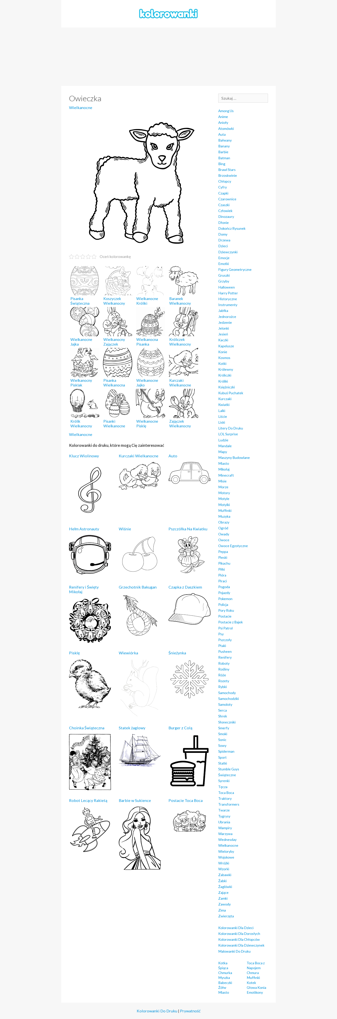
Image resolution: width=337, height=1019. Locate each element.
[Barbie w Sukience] (140, 867)
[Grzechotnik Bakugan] (140, 635)
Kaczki (223, 340)
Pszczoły (225, 640)
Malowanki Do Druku (234, 951)
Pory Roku (226, 610)
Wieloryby (226, 851)
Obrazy (223, 522)
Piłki (221, 569)
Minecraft (226, 475)
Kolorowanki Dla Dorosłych (239, 933)
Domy (222, 234)
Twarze (224, 810)
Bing (221, 164)
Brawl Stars (227, 169)
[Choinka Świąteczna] (90, 787)
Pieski (222, 557)
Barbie (223, 152)
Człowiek (225, 211)
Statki (222, 763)
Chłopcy (224, 181)
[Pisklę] (90, 705)
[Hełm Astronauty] (90, 571)
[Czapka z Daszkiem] (189, 621)
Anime (223, 116)
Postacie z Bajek (230, 622)
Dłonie (223, 222)
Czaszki (224, 205)
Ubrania (224, 822)
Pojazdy (224, 592)
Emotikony (255, 992)
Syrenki (224, 781)
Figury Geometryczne (235, 269)
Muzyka (224, 516)
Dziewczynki (228, 252)
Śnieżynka (177, 652)
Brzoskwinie (227, 175)
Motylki (224, 504)
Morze (223, 487)
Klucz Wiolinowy (84, 455)
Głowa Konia (256, 987)
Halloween (226, 287)
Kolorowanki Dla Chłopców (239, 939)
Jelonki (223, 328)
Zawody (224, 904)
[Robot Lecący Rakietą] (90, 850)
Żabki (222, 881)
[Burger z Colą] (189, 785)
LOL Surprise (228, 434)
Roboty (224, 663)
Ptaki (222, 645)
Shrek (222, 716)
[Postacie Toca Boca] (189, 832)
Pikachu (224, 563)
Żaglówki (225, 886)
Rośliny (223, 669)
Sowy (222, 745)
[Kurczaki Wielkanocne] (140, 487)
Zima (222, 910)
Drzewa (224, 240)
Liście (222, 416)
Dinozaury (226, 216)
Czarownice (227, 199)
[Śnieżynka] (189, 696)
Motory (224, 493)
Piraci (222, 581)
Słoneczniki (227, 722)
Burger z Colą (180, 727)
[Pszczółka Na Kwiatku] (189, 574)
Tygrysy (224, 816)
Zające (223, 892)
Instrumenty (227, 305)
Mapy (222, 452)
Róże (222, 675)
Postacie (224, 616)
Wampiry (225, 828)
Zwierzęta (226, 916)
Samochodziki (228, 698)
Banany (224, 146)
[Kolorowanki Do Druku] (168, 13)
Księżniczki (226, 387)
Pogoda (224, 587)
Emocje (224, 258)
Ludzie (223, 440)
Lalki (221, 410)
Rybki (222, 687)
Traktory (225, 798)
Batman (224, 158)
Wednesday (227, 839)
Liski (221, 422)
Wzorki (223, 869)
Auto (172, 455)
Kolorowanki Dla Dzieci (236, 928)
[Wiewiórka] (140, 715)
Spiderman (226, 751)
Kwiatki (224, 404)
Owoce (223, 540)
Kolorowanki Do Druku (157, 1010)
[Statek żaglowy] (140, 763)
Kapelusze (226, 346)
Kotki (222, 363)
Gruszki (224, 275)
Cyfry (222, 187)
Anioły (223, 122)
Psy (221, 634)
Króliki (223, 381)
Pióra (222, 575)
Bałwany (225, 140)
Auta (222, 134)
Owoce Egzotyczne (233, 546)
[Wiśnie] (140, 571)
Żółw (222, 987)
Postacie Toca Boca (185, 800)
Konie (222, 352)
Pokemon (225, 599)
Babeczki (225, 982)
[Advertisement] (168, 56)
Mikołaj (224, 469)
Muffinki (224, 510)
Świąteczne (227, 775)
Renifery (225, 657)
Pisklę (74, 652)
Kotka (222, 963)
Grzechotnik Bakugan (138, 587)
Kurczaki (224, 399)
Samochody (227, 693)
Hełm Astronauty (84, 528)
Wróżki (223, 863)
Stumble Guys (228, 769)
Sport (222, 757)
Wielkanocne (80, 107)
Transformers (228, 804)
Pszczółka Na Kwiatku (187, 528)
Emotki (223, 263)
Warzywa (225, 834)
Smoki (222, 734)
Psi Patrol (225, 628)
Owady (223, 534)
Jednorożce (227, 316)
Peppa (223, 551)
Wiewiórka (128, 652)
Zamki (223, 898)
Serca (222, 710)
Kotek (251, 982)
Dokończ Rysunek (232, 228)
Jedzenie (225, 322)
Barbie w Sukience (135, 800)
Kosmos (224, 358)
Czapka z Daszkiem (185, 587)
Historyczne (227, 299)
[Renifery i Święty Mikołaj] (90, 640)
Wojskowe (226, 857)
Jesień (223, 334)
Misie (222, 481)
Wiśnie (125, 528)
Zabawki (224, 875)
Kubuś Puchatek (230, 393)
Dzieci (223, 246)
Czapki (223, 193)
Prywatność (190, 1010)
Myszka (224, 977)
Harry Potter (228, 293)
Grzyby (223, 281)
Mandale (225, 446)
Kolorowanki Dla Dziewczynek (241, 945)
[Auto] (189, 481)
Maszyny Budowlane (234, 457)
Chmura (253, 973)
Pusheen (225, 651)
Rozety (223, 681)
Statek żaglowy (132, 727)
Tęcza (222, 787)
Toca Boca (226, 792)
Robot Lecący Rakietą (88, 800)
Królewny (225, 369)
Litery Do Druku (230, 428)
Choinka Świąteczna (86, 727)
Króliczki (224, 375)
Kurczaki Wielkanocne (138, 455)
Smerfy (223, 728)
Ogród (223, 528)
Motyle (223, 498)
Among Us (226, 111)
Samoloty (225, 704)
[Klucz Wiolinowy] (90, 516)
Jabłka (223, 310)
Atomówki (226, 128)
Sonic (222, 739)
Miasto (223, 463)
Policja (223, 604)
